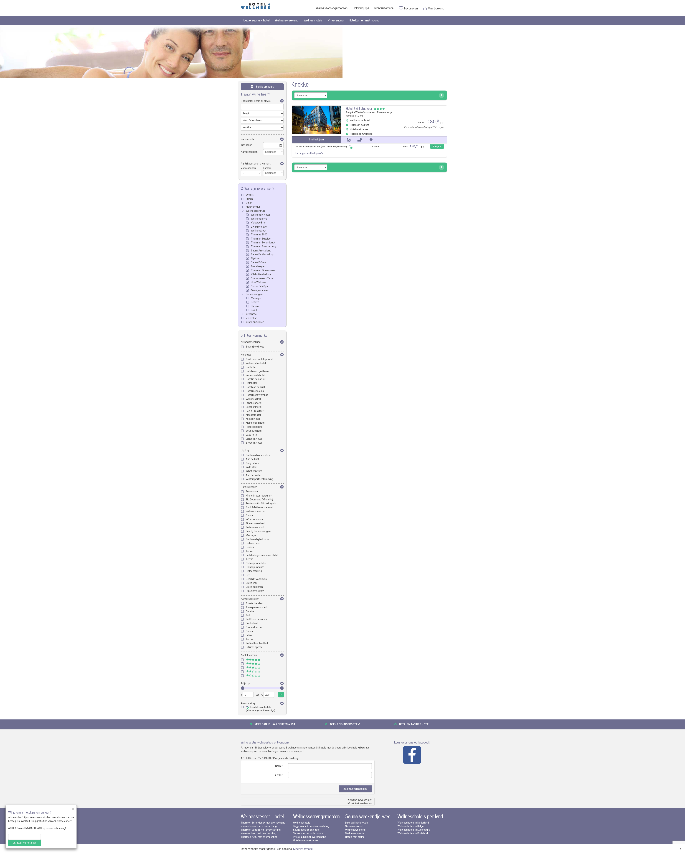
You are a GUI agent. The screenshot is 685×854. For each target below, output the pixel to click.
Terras (249, 559)
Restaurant (252, 491)
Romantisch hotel (255, 375)
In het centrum (254, 471)
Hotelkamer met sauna (364, 20)
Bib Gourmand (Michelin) (259, 499)
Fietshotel (251, 383)
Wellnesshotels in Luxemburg (413, 830)
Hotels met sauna (354, 837)
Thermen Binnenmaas (263, 270)
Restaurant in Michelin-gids (261, 503)
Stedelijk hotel (254, 443)
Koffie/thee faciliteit (257, 643)
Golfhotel (251, 367)
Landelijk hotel (254, 439)
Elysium (255, 258)
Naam (278, 766)
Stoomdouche (254, 627)
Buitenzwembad (255, 527)
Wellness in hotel (260, 215)
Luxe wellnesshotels (356, 823)
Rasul (254, 310)
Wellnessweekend (286, 20)
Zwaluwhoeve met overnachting (259, 826)
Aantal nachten (249, 152)
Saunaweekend (353, 826)
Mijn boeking (436, 8)
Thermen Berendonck (263, 243)
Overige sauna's (259, 290)
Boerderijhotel (254, 407)
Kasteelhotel (253, 419)
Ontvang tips (361, 8)
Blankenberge (384, 112)
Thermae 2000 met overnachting (259, 837)
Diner (249, 203)
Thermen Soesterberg (263, 246)
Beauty (255, 302)
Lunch (249, 199)
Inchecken (246, 145)
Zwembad (251, 318)
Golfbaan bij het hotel (257, 539)
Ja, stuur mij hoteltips (355, 789)
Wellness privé (259, 219)
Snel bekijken (316, 140)
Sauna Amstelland (261, 251)
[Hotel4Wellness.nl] (255, 5)
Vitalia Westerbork (261, 274)
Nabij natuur (252, 463)
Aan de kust (252, 459)
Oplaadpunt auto (255, 567)
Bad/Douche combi (256, 619)
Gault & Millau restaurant (259, 507)
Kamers (267, 168)
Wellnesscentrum (255, 211)
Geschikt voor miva (256, 579)
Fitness (250, 547)
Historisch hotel (254, 427)
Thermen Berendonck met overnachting (263, 823)
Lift (248, 575)
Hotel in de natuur (255, 379)
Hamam (255, 306)
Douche (250, 611)
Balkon (249, 635)
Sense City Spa (259, 286)
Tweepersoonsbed (256, 607)
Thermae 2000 (259, 234)
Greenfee (251, 314)
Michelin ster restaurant (259, 496)
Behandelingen (254, 294)
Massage (256, 298)
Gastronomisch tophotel (259, 359)
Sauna (249, 515)
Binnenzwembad (255, 523)
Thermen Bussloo (261, 239)
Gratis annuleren (255, 322)
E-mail (278, 775)
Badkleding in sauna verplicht (262, 555)
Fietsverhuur (253, 207)
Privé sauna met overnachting (309, 837)
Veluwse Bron (258, 223)
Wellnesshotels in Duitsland (412, 833)
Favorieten (411, 8)
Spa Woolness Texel (262, 278)
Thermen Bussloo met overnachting (261, 830)
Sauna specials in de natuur (308, 833)
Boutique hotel (254, 431)
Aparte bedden (254, 603)
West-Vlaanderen (365, 112)
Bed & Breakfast (254, 411)
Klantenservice (384, 8)
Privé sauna (336, 20)
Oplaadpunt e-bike (256, 563)
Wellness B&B (253, 399)
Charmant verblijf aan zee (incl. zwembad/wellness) (321, 146)
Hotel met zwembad (257, 395)
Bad (248, 615)
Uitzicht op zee (254, 647)
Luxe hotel (251, 435)
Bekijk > (437, 146)
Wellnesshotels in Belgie (410, 826)
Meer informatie (303, 849)
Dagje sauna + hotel (256, 20)
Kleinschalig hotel (255, 423)
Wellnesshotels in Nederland (413, 823)
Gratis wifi (251, 583)
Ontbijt (249, 195)
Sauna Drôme (258, 262)
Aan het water (254, 475)
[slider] (242, 688)
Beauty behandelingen (258, 531)
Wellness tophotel (256, 363)
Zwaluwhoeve (259, 227)
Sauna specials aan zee (306, 830)
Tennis (249, 551)
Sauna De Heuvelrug (262, 254)
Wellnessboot (258, 231)
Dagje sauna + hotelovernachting (311, 826)
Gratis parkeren (254, 587)
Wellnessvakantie (354, 833)
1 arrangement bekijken (308, 153)
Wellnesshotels (313, 20)
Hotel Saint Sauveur (359, 108)
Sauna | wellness (255, 347)
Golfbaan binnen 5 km (258, 455)
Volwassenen (248, 168)
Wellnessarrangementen (331, 8)
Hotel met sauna (255, 391)
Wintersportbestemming (259, 479)
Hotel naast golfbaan (257, 371)
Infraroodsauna (254, 519)
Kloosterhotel (253, 415)
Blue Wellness (258, 282)
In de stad (251, 467)
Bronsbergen (258, 266)
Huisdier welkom (255, 591)
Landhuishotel (254, 403)
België (349, 112)
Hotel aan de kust (255, 387)
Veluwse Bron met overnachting (258, 833)
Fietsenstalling (254, 571)
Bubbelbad (252, 623)
